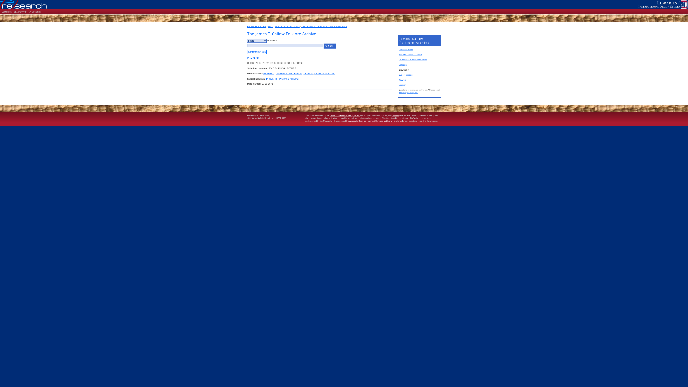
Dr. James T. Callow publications (413, 60)
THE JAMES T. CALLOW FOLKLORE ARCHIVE (324, 26)
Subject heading (405, 75)
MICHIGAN (268, 73)
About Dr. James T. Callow (410, 55)
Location (402, 85)
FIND (270, 26)
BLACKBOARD (20, 12)
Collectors (403, 65)
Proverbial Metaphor (289, 79)
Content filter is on (257, 52)
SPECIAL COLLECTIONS (287, 26)
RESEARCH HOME (256, 26)
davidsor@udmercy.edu (408, 93)
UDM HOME (7, 12)
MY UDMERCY (35, 12)
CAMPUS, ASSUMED (324, 73)
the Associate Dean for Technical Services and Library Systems (374, 121)
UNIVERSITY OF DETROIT (289, 73)
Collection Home (406, 50)
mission (395, 115)
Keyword (402, 80)
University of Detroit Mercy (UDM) (345, 115)
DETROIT (308, 73)
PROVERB (271, 79)
